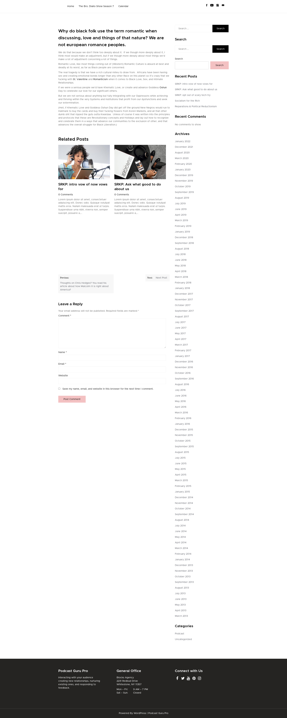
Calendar (123, 6)
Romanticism (100, 79)
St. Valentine (80, 79)
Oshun (163, 87)
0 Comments (65, 194)
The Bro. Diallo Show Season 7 (96, 6)
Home (70, 6)
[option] (84, 180)
